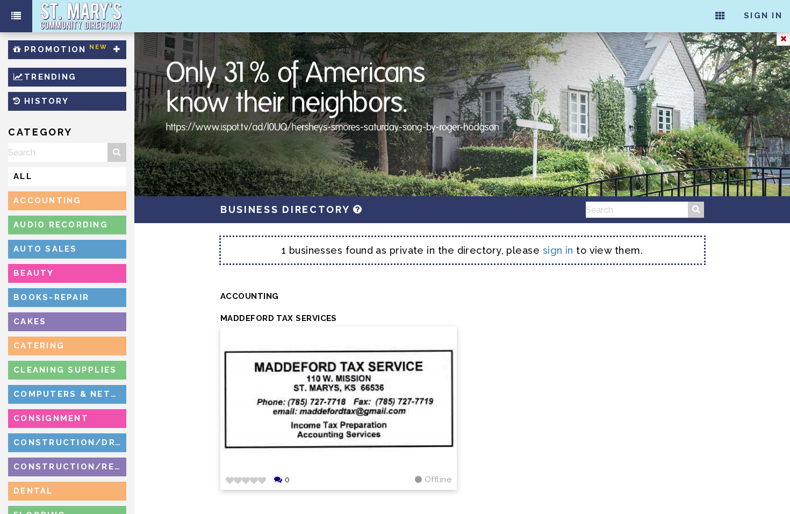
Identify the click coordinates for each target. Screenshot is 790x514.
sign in (558, 250)
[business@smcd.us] (358, 209)
